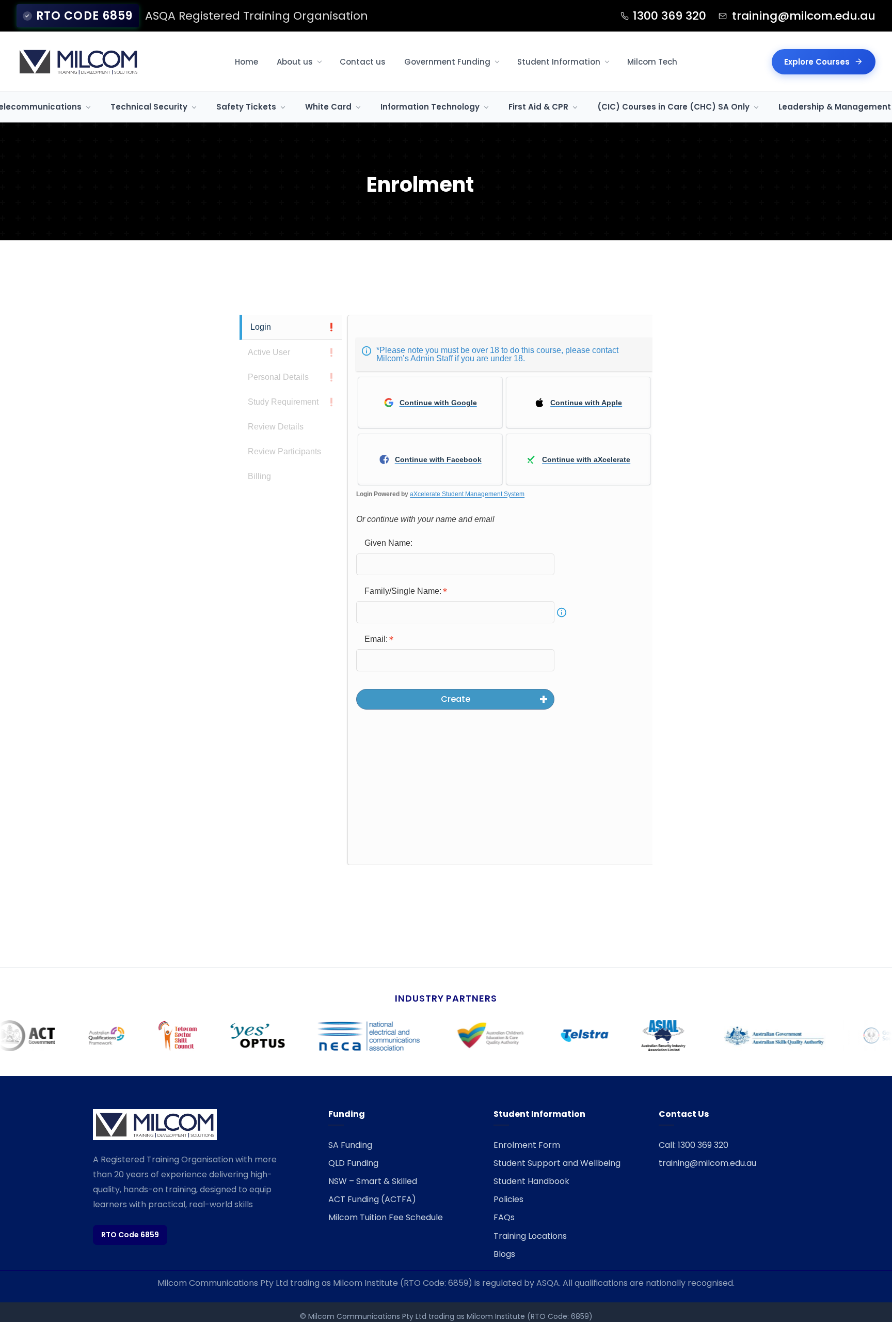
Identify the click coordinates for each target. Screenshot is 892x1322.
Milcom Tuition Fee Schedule (385, 1217)
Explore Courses (817, 61)
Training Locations (530, 1236)
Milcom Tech (652, 61)
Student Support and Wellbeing (556, 1163)
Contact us (363, 61)
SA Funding (350, 1145)
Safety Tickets (246, 106)
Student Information (558, 61)
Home (246, 61)
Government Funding (447, 61)
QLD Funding (353, 1163)
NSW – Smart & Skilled (372, 1181)
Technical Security (148, 106)
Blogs (504, 1254)
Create (455, 699)
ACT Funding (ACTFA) (372, 1199)
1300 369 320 (669, 16)
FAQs (504, 1217)
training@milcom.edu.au (803, 16)
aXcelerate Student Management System (467, 494)
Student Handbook (531, 1181)
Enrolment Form (526, 1145)
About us (295, 61)
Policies (508, 1199)
